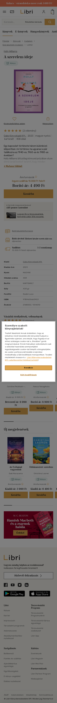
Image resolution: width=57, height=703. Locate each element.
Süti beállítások (28, 375)
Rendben (28, 368)
